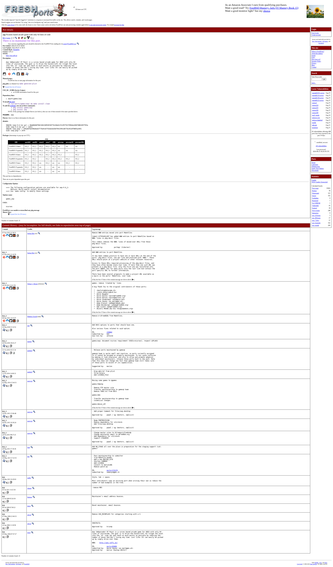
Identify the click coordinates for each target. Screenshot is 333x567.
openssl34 (315, 105)
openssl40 (315, 113)
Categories (315, 165)
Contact (314, 67)
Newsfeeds (315, 170)
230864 (109, 332)
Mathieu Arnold (32, 316)
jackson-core (316, 118)
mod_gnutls (315, 115)
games (9, 38)
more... (314, 83)
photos (266, 10)
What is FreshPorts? (318, 51)
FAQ (313, 57)
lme (28, 456)
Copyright (299, 564)
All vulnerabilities (321, 146)
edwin (29, 515)
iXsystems (325, 41)
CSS (320, 562)
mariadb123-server (318, 100)
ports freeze (10, 25)
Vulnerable (315, 206)
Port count (315, 188)
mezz (28, 533)
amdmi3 (29, 351)
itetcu (29, 506)
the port (12, 102)
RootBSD (321, 43)
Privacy (314, 63)
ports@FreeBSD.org (69, 44)
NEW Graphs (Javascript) (320, 182)
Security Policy (316, 61)
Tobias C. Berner (32, 284)
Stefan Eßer (30, 233)
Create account (316, 35)
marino (29, 341)
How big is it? (316, 59)
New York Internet (317, 41)
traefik (314, 123)
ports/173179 (112, 470)
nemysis (29, 381)
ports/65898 (112, 546)
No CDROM (316, 203)
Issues (314, 55)
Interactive (315, 213)
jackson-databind (317, 120)
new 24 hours (316, 215)
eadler (29, 478)
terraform (315, 128)
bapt (28, 447)
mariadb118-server (318, 98)
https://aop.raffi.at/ (11, 56)
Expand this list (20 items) (13, 87)
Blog (313, 65)
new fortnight (316, 223)
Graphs (314, 180)
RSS (326, 562)
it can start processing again (97, 25)
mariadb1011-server (318, 93)
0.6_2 (4, 38)
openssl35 (315, 108)
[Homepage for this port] (4, 75)
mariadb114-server (318, 95)
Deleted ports (316, 166)
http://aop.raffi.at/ (108, 543)
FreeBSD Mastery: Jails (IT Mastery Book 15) (274, 7)
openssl (314, 103)
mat (28, 326)
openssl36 (315, 110)
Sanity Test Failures (318, 168)
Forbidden (315, 198)
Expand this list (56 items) (18, 214)
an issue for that (119, 25)
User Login (315, 33)
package (13, 106)
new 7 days (315, 220)
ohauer (29, 488)
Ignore (314, 196)
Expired (314, 208)
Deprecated (315, 193)
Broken (314, 191)
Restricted (315, 201)
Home (313, 163)
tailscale (314, 125)
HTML (316, 562)
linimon (29, 497)
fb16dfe (16, 50)
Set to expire (316, 210)
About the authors (317, 53)
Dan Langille (313, 564)
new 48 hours (316, 218)
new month (315, 225)
